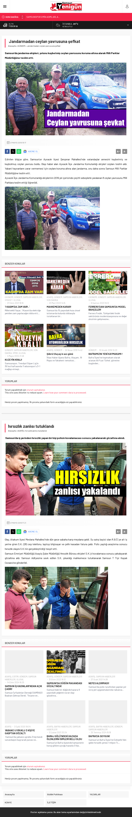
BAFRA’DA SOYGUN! (99, 736)
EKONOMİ (9, 297)
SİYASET (9, 300)
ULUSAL (17, 300)
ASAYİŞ (50, 297)
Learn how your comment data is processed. (64, 392)
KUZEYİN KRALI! (13, 359)
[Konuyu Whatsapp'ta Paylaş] (18, 151)
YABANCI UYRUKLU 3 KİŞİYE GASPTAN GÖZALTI (20, 732)
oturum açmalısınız (36, 389)
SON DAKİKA (52, 300)
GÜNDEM (21, 46)
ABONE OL (33, 151)
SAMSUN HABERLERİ (32, 297)
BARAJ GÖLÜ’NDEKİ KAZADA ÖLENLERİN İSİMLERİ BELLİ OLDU (64, 737)
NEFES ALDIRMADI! (99, 683)
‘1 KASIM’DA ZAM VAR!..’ (17, 306)
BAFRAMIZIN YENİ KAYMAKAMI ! (106, 353)
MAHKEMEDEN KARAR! (59, 306)
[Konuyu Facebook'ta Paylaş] (7, 151)
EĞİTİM (15, 676)
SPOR (15, 353)
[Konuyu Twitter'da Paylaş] (13, 151)
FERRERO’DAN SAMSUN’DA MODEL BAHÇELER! (107, 308)
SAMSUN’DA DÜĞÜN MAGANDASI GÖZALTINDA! (64, 685)
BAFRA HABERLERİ (63, 726)
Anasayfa (12, 46)
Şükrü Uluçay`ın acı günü (60, 353)
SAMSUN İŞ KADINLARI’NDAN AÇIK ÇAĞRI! (23, 687)
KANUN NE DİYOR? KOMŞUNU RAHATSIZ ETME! (48, 16)
